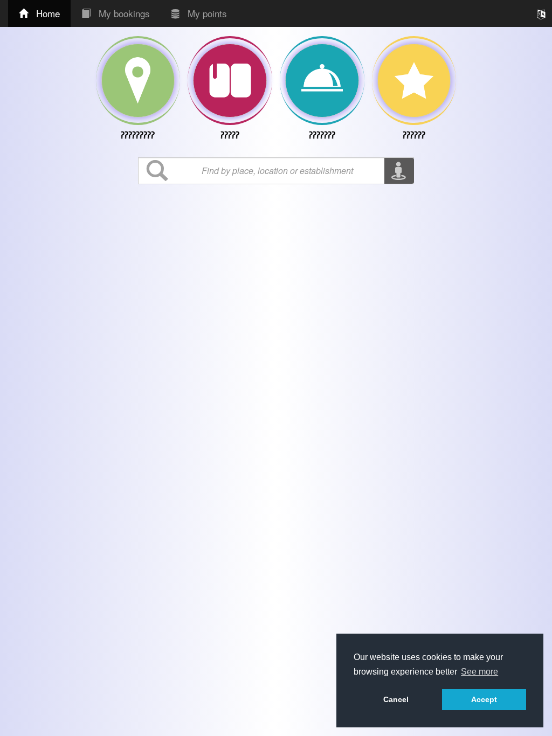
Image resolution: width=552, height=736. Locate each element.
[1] (230, 80)
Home (46, 13)
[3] (414, 80)
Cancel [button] (396, 699)
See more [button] (479, 671)
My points (206, 13)
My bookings (123, 13)
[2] (322, 80)
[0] (138, 80)
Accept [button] (484, 699)
